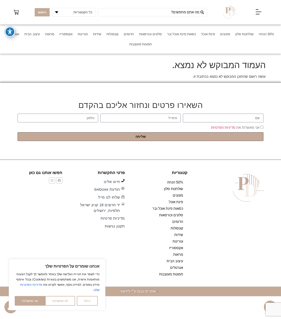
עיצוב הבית (32, 34)
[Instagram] (52, 180)
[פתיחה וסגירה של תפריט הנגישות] (10, 31)
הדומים (129, 34)
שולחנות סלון (244, 34)
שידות (97, 34)
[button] (258, 12)
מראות (49, 34)
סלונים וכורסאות (150, 34)
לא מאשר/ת (60, 301)
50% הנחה (266, 34)
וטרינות (83, 34)
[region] (57, 284)
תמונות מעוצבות (140, 44)
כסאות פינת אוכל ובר (181, 34)
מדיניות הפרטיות (223, 127)
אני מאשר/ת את (235, 127)
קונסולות (112, 34)
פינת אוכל (208, 34)
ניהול (87, 301)
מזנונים (225, 34)
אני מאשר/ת (30, 301)
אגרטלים (176, 268)
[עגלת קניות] (16, 12)
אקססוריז (65, 34)
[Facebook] (59, 180)
